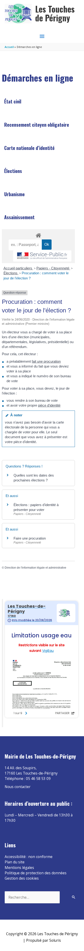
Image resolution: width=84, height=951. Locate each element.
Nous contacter (18, 786)
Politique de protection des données (35, 872)
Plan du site (14, 862)
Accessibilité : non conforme (28, 856)
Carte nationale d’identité (29, 147)
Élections (13, 170)
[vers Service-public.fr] (42, 256)
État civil (12, 101)
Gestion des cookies (22, 878)
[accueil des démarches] (38, 234)
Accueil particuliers (18, 268)
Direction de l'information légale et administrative (35, 567)
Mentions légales (19, 867)
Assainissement (19, 217)
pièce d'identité (49, 405)
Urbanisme (14, 194)
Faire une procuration (30, 538)
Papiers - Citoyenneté (53, 268)
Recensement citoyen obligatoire (36, 124)
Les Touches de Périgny (55, 13)
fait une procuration (46, 361)
